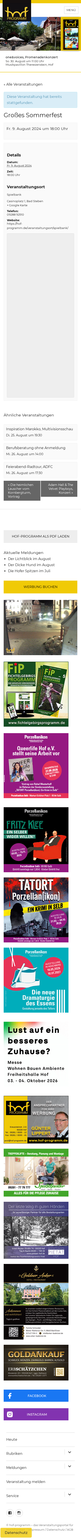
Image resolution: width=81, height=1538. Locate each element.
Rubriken (14, 1454)
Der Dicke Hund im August (31, 565)
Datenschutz (56, 1529)
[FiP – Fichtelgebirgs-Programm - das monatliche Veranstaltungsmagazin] (40, 694)
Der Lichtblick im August (29, 559)
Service (12, 1496)
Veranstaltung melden (25, 1482)
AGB (70, 1529)
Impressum (36, 1529)
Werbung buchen (40, 587)
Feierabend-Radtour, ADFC (29, 467)
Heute (11, 1439)
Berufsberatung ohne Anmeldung (35, 448)
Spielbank (14, 194)
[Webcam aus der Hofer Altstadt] (40, 627)
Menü (71, 10)
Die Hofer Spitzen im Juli (29, 571)
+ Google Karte (17, 205)
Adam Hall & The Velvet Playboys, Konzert (60, 489)
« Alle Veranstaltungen (23, 84)
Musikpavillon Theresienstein (26, 64)
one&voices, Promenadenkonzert (32, 57)
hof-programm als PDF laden (40, 536)
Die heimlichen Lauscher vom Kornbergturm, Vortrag (20, 491)
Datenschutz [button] (16, 1533)
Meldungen (16, 1468)
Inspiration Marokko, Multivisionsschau (39, 429)
